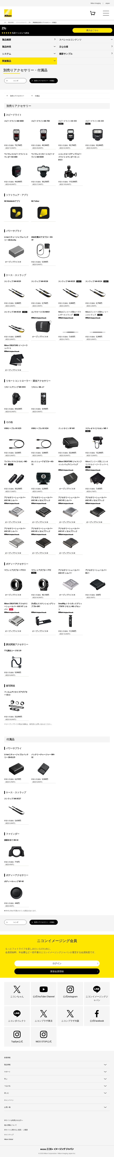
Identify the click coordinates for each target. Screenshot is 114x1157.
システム (6, 53)
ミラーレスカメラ (21, 22)
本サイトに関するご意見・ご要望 (16, 1130)
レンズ (16, 81)
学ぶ (5, 1079)
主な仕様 (63, 46)
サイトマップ (9, 1135)
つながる (7, 1086)
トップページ (5, 22)
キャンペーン (9, 1100)
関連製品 (6, 61)
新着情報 (7, 1057)
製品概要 (6, 39)
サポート (7, 1072)
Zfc (30, 22)
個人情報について (10, 1125)
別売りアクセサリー (17, 96)
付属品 (37, 96)
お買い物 (7, 1107)
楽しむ (6, 1093)
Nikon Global (8, 1139)
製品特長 (6, 46)
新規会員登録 (57, 971)
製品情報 (11, 22)
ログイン (57, 963)
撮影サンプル (66, 53)
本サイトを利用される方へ (13, 1120)
